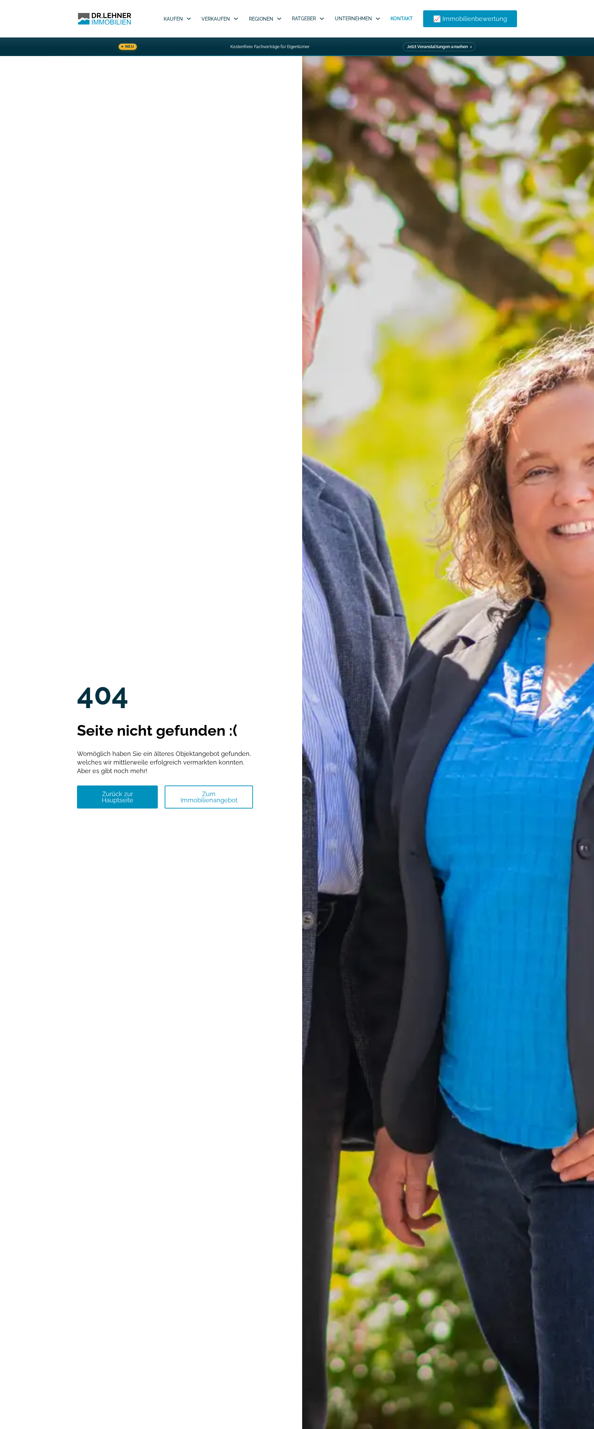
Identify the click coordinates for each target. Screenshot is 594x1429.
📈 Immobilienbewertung (470, 18)
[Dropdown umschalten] (188, 18)
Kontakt (401, 18)
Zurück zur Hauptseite (117, 797)
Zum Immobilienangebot (209, 797)
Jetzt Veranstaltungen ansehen (437, 46)
